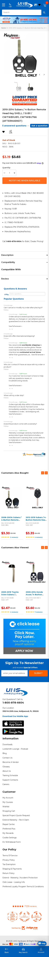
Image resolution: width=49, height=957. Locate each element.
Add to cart (11, 500)
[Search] (24, 12)
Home (3, 28)
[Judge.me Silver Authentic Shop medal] (24, 917)
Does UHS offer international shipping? (19, 336)
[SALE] (12, 497)
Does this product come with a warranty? (20, 424)
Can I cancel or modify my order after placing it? (23, 308)
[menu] (3, 4)
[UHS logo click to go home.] (25, 4)
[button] (10, 329)
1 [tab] (24, 22)
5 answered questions (14, 125)
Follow (6, 310)
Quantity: (6, 167)
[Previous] (39, 74)
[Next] (44, 74)
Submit (38, 673)
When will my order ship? (14, 395)
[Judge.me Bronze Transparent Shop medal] (37, 917)
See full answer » (15, 326)
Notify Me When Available (24, 180)
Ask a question (39, 125)
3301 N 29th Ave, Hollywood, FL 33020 (21, 711)
